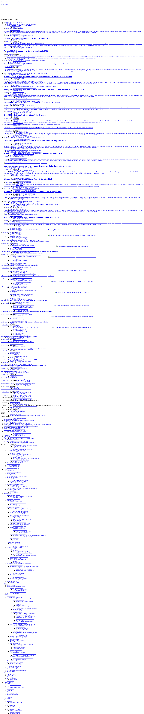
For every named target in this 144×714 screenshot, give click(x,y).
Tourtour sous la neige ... (15, 505)
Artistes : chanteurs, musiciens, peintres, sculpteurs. (22, 598)
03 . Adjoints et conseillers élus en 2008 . (19, 93)
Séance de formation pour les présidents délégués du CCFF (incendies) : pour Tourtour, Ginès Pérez (31, 230)
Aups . (8, 686)
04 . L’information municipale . (14, 236)
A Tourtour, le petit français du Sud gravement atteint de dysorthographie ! (24, 300)
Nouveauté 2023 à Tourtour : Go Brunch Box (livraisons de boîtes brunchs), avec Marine (38, 166)
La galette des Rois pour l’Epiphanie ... (22, 433)
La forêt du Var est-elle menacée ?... (12, 428)
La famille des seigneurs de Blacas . (18, 481)
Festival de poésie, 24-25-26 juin (20, 218)
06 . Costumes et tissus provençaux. (15, 462)
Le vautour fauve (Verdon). (16, 558)
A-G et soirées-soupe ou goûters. (23, 181)
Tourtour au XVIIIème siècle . (14, 489)
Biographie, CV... (23, 635)
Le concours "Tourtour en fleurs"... (24, 569)
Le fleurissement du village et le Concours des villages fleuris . (24, 566)
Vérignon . (9, 697)
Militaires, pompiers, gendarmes (17, 640)
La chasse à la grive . (17, 554)
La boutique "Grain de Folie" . (20, 340)
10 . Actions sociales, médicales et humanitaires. (21, 136)
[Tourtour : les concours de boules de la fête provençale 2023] (18, 35)
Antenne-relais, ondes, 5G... (13, 499)
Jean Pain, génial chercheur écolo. (24, 531)
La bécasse (15, 550)
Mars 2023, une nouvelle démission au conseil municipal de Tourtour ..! (16, 389)
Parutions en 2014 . (20, 106)
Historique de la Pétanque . (16, 451)
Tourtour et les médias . (15, 326)
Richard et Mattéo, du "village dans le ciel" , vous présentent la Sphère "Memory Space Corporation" (27, 424)
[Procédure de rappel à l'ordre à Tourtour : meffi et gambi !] (72, 270)
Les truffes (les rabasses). (18, 577)
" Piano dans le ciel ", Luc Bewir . (18, 199)
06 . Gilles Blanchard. (12, 668)
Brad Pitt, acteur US (20, 627)
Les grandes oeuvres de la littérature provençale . (21, 443)
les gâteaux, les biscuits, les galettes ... (18, 431)
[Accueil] (4, 4)
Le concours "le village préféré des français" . (23, 307)
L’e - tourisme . (16, 325)
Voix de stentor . (13, 679)
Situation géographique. (12, 581)
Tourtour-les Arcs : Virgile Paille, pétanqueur (23, 655)
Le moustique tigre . (17, 562)
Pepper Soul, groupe (20, 605)
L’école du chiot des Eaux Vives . (24, 267)
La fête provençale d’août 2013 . (23, 381)
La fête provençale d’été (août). (20, 379)
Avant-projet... (16, 539)
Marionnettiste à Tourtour (19, 346)
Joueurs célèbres (16, 457)
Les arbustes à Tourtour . (15, 574)
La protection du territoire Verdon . (18, 522)
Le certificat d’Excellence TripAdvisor (22, 306)
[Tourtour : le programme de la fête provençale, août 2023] (18, 48)
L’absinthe (6, 431)
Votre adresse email (9, 409)
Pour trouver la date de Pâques (11, 423)
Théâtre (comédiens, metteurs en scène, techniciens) (25, 632)
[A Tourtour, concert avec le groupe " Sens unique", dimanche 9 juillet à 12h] (22, 150)
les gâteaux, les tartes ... (18, 434)
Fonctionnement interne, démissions (18, 158)
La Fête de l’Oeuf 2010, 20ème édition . (22, 394)
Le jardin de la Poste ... (15, 369)
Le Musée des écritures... (15, 685)
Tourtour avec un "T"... (21, 590)
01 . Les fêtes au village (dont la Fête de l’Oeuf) (18, 372)
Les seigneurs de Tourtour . (13, 477)
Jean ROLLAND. (11, 596)
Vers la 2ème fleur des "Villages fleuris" (25, 570)
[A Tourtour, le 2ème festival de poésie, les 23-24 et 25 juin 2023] (72, 246)
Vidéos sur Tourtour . (18, 497)
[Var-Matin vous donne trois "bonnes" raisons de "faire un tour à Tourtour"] (22, 99)
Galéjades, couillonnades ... (16, 588)
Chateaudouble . (10, 689)
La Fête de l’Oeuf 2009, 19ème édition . (22, 392)
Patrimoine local (7, 23)
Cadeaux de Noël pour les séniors (24, 143)
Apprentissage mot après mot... (20, 446)
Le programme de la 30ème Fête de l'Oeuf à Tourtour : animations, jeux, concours (18, 383)
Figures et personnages (9, 672)
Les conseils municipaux (15, 162)
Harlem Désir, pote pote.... (19, 648)
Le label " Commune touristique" (20, 309)
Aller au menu (12, 1)
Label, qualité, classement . (16, 303)
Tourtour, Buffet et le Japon (13, 709)
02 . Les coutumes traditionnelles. (14, 412)
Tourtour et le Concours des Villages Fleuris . (23, 567)
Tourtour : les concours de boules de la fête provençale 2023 (27, 38)
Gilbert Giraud (8, 28)
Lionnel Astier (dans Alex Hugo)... (24, 629)
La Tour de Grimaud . (15, 30)
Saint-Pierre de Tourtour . (19, 78)
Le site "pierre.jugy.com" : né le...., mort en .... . (24, 247)
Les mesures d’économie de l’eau (20, 546)
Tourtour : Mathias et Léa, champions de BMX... (24, 654)
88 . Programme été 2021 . (16, 221)
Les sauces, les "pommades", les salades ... (20, 437)
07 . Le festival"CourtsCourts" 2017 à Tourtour (24, 195)
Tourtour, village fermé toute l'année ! (18, 25)
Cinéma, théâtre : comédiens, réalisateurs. (22, 606)
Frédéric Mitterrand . (17, 646)
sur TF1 (17, 259)
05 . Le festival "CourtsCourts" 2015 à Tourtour (24, 193)
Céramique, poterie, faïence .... (17, 338)
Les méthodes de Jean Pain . (22, 532)
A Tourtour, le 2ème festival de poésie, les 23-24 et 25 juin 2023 (20, 240)
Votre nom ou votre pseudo (11, 408)
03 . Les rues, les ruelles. (12, 53)
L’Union (6, 584)
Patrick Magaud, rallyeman (19, 652)
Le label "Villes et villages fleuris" (21, 313)
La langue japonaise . (15, 712)
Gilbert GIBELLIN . (11, 675)
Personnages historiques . (16, 650)
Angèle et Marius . (11, 674)
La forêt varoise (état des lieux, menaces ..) (20, 515)
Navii (17, 602)
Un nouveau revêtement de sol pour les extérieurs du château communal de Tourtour (26, 311)
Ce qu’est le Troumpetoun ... (19, 244)
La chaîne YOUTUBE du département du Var (20, 302)
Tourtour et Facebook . (18, 330)
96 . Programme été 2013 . (16, 234)
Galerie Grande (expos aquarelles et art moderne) (21, 341)
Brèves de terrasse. (11, 585)
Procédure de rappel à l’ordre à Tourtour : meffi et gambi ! (19, 265)
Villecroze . (9, 698)
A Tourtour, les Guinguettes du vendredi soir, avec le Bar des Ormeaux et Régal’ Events (27, 276)
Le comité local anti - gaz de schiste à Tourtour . (24, 509)
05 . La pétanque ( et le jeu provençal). (16, 450)
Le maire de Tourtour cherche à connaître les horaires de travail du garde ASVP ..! (36, 141)
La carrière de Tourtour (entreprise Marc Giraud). (21, 294)
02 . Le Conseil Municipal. (16, 90)
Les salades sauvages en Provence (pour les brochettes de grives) (19, 420)
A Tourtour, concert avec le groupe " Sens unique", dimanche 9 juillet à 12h (33, 153)
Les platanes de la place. (18, 573)
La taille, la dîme (7, 422)
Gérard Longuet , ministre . (19, 647)
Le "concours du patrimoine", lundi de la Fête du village (26, 458)
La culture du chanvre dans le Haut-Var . (19, 512)
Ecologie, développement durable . (15, 507)
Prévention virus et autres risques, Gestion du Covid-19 (26, 148)
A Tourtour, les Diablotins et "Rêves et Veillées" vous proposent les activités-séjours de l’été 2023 (30, 251)
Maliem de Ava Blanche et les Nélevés (25, 619)
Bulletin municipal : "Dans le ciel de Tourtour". (24, 105)
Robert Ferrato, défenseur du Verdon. (21, 523)
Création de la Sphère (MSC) (19, 526)
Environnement (7, 493)
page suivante (12, 395)
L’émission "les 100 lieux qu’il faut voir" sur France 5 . (26, 327)
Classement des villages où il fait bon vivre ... (23, 305)
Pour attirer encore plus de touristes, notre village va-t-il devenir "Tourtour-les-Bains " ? (19, 336)
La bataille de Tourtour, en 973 (14, 472)
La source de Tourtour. (15, 543)
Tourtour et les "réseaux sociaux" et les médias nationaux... (23, 256)
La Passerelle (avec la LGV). (19, 144)
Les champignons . (14, 575)
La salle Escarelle (17, 27)
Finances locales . (17, 125)
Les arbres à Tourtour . (15, 571)
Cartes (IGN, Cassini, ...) (15, 582)
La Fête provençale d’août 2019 (23, 384)
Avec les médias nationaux (19, 257)
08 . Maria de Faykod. (12, 671)
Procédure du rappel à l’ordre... (17, 363)
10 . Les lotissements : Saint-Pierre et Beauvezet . (18, 74)
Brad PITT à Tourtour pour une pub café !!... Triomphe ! (25, 115)
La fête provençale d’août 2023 (23, 385)
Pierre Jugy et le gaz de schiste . (20, 511)
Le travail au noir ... (14, 357)
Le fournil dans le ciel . (18, 292)
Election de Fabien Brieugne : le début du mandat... (22, 155)
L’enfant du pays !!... (21, 97)
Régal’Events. (16, 206)
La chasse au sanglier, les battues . (21, 551)
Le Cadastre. (16, 85)
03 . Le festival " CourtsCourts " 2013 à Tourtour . (24, 190)
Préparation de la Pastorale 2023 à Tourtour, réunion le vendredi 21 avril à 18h (17, 342)
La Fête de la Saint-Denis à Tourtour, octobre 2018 (25, 406)
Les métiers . (13, 491)
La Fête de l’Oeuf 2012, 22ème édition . (22, 396)
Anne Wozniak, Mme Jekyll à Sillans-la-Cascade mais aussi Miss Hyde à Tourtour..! (36, 64)
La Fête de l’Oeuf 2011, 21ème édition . (22, 395)
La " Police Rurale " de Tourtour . (21, 354)
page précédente (4, 395)
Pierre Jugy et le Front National (20, 100)
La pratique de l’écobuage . (16, 565)
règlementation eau (14, 544)
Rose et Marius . (10, 681)
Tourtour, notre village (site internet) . (18, 260)
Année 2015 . (16, 119)
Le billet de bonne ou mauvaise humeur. (16, 586)
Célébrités (6, 594)
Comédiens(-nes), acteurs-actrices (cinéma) (23, 625)
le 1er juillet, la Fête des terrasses (17, 411)
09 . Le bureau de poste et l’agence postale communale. (20, 364)
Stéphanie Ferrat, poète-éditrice (20, 637)
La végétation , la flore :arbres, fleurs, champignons (19, 563)
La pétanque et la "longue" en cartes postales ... (21, 454)
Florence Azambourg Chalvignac (23, 615)
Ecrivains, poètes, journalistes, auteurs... (19, 636)
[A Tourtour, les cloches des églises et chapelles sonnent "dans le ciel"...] (72, 292)
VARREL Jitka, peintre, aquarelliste (24, 621)
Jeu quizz (9, 703)
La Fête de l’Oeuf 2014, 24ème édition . (22, 399)
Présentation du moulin (18, 39)
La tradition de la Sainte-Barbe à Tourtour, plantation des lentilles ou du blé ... (28, 415)
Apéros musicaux (20, 208)
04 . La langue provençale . (13, 439)
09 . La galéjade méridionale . (14, 466)
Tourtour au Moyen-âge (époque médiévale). (17, 487)
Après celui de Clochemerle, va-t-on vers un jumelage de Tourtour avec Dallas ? (25, 322)
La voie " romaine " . (12, 473)
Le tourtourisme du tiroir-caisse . (20, 321)
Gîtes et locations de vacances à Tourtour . (23, 280)
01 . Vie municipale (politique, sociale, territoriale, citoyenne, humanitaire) (24, 81)
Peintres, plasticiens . (17, 612)
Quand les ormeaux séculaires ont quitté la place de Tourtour (13, 371)
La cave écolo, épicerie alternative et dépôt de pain (24, 274)
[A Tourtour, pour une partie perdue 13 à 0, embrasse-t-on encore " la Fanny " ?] (23, 201)
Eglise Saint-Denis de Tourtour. (17, 59)
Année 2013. (16, 116)
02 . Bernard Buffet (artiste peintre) (15, 662)
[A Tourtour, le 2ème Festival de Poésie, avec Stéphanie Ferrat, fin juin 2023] (22, 188)
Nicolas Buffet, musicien (21, 610)
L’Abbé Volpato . (11, 677)
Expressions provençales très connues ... (22, 449)
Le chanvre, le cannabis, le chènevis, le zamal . (24, 513)
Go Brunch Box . (20, 270)
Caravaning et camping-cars (19, 319)
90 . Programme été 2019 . (16, 228)
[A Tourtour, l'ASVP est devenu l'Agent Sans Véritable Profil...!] (19, 175)
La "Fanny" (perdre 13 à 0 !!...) (17, 453)
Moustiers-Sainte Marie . (12, 694)
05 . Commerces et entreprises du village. (16, 263)
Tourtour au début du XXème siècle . (15, 484)
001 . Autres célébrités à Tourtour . (15, 597)
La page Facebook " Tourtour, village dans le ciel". (22, 239)
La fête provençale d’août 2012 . (23, 380)
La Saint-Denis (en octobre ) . (17, 403)
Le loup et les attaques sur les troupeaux (19, 557)
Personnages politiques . (15, 643)
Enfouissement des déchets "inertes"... (22, 519)
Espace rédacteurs (8, 438)
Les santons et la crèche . (15, 422)
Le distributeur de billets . (16, 296)
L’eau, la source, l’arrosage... (13, 542)
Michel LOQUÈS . (11, 678)
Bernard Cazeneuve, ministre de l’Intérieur (23, 644)
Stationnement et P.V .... (21, 356)
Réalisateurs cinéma (17, 631)
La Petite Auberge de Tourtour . (20, 284)
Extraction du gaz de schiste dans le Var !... (20, 508)
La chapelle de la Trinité (15, 62)
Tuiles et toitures (7, 430)
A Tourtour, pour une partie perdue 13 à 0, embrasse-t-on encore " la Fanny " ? (34, 204)
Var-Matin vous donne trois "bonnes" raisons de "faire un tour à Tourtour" (33, 102)
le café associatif (19, 183)
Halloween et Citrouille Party (16, 375)
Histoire (5, 469)
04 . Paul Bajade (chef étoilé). (14, 666)
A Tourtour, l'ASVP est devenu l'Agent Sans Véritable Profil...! (28, 179)
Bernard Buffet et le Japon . (16, 710)
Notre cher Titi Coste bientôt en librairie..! (9, 377)
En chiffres (9, 701)
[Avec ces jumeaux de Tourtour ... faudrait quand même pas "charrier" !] (21, 214)
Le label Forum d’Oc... (18, 315)
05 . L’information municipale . (17, 104)
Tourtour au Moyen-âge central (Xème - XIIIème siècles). (23, 488)
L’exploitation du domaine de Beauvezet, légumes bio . (23, 290)
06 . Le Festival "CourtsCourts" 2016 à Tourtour (24, 194)
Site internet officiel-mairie (16, 249)
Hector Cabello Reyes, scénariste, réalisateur (26, 608)
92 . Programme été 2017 (16, 230)
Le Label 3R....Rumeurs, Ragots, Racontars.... (23, 314)
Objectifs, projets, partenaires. (20, 261)
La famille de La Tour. (15, 478)
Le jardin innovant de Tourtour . (17, 527)
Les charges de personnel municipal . (24, 129)
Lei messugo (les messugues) (10, 419)
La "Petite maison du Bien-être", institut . (22, 278)
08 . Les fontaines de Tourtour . (14, 67)
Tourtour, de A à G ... (15, 706)
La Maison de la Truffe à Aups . (17, 687)
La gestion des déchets (15, 516)
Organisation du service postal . (20, 368)
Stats (5, 441)
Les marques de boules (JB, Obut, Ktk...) (19, 460)
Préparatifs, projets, (20, 225)
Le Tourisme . (13, 323)
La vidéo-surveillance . (15, 352)
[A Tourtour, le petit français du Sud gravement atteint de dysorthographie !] (72, 305)
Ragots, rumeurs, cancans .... (16, 248)
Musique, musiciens (17, 609)
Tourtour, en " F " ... (17, 708)
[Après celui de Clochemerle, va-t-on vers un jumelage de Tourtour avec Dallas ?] (72, 327)
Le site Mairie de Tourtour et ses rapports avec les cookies (29, 253)
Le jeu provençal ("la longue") (17, 456)
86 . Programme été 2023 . (16, 213)
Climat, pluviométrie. (12, 500)
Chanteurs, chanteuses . (18, 600)
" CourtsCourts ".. (14, 177)
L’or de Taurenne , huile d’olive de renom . (23, 288)
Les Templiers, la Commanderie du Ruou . (17, 482)
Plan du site (7, 436)
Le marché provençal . (15, 298)
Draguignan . (10, 690)
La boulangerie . (13, 291)
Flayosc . (9, 691)
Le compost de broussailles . (19, 528)
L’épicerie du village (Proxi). (19, 272)
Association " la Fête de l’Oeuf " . (18, 209)
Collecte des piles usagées (19, 518)
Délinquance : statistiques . (16, 350)
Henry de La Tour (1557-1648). (20, 480)
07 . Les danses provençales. (13, 464)
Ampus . (9, 683)
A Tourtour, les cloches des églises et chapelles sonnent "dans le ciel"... (22, 287)
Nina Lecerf (18, 604)
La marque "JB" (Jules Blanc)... (20, 461)
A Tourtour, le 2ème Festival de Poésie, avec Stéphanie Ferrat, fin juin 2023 (33, 192)
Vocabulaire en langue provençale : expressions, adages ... (23, 445)
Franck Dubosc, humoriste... (22, 628)
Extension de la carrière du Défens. (21, 295)
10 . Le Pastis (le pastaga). (13, 468)
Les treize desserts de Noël (19, 435)
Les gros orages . (14, 504)
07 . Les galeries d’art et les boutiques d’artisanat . (18, 337)
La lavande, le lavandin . (18, 579)
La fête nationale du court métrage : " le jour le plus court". (29, 182)
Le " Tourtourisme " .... (15, 318)
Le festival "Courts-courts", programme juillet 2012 (16, 427)
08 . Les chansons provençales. (14, 465)
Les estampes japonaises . (16, 713)
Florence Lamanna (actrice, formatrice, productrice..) (28, 633)
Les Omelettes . (16, 391)
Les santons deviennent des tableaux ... (22, 423)
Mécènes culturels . (14, 639)
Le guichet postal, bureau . (16, 367)
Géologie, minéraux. (11, 540)
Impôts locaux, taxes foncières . (20, 131)
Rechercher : (4, 19)
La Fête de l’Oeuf (14, 387)
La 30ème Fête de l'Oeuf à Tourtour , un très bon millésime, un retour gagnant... (17, 348)
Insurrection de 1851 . (12, 470)
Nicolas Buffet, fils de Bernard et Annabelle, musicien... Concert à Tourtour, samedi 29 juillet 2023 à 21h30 (44, 89)
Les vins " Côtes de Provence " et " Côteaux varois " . (22, 438)
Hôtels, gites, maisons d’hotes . (17, 279)
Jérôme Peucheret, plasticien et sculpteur (25, 616)
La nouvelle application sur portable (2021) (20, 237)
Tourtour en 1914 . (14, 485)
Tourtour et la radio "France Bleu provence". (23, 332)
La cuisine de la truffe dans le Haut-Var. (19, 430)
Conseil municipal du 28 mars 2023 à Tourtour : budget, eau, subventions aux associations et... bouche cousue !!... (24, 365)
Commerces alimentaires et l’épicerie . (19, 271)
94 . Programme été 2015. (16, 233)
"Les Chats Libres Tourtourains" (17, 202)
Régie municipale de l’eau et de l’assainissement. (24, 88)
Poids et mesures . (14, 492)
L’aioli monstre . (13, 376)
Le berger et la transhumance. (17, 416)
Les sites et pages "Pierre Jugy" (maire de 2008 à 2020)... (23, 245)
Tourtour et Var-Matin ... (18, 333)
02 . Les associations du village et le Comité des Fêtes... (20, 167)
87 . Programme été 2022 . (16, 216)
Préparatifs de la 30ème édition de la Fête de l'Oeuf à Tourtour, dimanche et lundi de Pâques (20, 359)
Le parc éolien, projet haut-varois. (18, 534)
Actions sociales (16, 141)
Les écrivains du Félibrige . (16, 441)
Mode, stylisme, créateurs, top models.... (19, 641)
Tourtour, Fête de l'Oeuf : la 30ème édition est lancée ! (12, 353)
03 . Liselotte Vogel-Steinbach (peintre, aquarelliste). (19, 664)
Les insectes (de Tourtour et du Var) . (18, 559)
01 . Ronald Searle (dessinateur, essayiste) (16, 660)
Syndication (7, 435)
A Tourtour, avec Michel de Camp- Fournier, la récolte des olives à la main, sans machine (38, 77)
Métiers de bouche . (17, 268)
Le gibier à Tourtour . (15, 549)
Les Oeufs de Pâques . (18, 389)
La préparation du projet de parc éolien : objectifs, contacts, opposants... (29, 535)
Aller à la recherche (20, 1)
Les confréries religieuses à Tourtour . (15, 474)
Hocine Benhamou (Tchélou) (19, 659)
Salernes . (9, 695)
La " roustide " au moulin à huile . (21, 36)
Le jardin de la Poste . (15, 34)
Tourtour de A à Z (11, 705)
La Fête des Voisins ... (15, 402)
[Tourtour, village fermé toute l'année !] (13, 22)
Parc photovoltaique (14, 538)
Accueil (5, 433)
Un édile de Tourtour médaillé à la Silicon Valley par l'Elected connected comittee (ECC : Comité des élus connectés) (48, 128)
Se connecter (7, 439)
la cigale (14, 561)
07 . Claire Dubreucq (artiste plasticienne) (16, 670)
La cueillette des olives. (15, 414)
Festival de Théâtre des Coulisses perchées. (23, 220)
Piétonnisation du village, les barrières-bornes (20, 361)
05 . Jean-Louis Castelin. (12, 667)
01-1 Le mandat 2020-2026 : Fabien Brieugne (17, 151)
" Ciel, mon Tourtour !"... (16, 174)
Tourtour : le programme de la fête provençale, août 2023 (26, 51)
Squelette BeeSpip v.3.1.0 (23, 441)
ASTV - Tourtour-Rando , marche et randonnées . (21, 168)
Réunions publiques (14, 164)
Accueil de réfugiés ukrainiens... (23, 139)
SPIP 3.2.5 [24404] (11, 441)
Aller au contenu (4, 1)
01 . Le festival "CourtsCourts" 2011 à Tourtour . (24, 187)
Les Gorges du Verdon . (12, 693)
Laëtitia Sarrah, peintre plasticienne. (24, 617)
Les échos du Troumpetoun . (13, 593)
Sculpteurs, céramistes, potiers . (20, 623)
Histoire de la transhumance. (19, 418)
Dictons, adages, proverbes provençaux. (22, 447)
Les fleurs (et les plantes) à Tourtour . (18, 578)
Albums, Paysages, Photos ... (13, 495)
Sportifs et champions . (15, 651)
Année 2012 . (16, 113)
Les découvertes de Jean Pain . (20, 530)
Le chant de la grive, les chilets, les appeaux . (26, 555)
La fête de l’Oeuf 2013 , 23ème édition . (22, 398)
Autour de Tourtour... (9, 682)
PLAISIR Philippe (20, 620)
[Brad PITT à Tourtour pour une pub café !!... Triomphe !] (18, 111)
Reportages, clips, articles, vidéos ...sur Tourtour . (21, 496)
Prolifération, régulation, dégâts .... (24, 553)
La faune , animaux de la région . (14, 547)
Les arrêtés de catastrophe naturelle (18, 503)
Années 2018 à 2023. (18, 123)
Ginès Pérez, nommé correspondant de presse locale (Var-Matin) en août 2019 (31, 241)
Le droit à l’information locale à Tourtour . (23, 110)
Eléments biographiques (15, 663)
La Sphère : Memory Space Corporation (19, 524)
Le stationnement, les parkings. (17, 71)
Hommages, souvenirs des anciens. (18, 592)
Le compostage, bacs (17, 520)
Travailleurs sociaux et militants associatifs (20, 656)
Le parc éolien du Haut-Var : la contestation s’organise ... (26, 536)
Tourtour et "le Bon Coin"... (19, 329)
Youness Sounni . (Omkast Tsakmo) (24, 601)
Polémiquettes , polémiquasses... (20, 589)
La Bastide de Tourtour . (18, 283)
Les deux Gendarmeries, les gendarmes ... (19, 358)
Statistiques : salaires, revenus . (17, 702)
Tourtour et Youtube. (17, 334)
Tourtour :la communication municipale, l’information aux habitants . (26, 255)
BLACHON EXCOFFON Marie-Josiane (25, 613)
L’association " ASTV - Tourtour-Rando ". (23, 170)
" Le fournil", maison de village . (23, 282)
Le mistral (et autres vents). (16, 501)
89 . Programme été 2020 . (16, 226)
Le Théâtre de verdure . (15, 46)
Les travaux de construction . (19, 48)
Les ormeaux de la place (15, 55)
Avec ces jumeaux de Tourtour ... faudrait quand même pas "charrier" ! (31, 217)
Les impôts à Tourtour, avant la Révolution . (17, 476)
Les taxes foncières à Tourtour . (23, 132)
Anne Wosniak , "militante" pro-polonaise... (23, 658)
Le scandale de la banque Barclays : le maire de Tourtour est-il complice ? (21, 426)
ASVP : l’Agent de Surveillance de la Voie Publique (22, 349)
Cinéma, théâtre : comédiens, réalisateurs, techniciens (22, 624)
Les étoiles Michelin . (18, 317)
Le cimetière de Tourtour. (16, 65)
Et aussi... (6, 699)
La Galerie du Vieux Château (16, 344)
